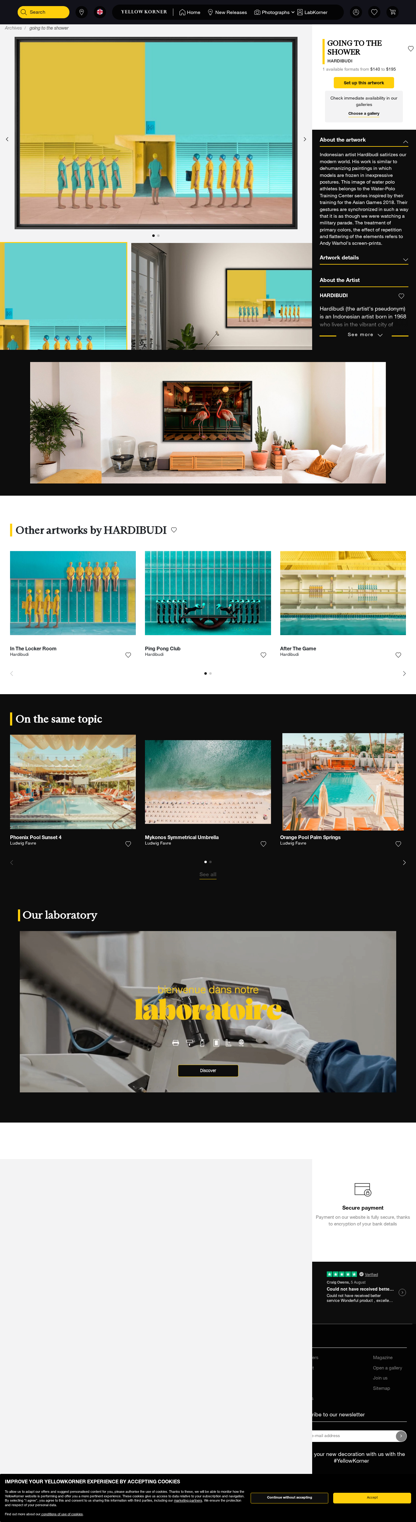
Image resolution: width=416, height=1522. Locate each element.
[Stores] (82, 12)
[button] (7, 139)
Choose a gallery (363, 114)
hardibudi (339, 61)
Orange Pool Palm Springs (310, 838)
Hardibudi (19, 655)
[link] (147, 12)
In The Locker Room (33, 649)
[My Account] (356, 12)
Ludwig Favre (23, 844)
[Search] (24, 12)
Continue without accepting (289, 1497)
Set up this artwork (364, 83)
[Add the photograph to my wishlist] (411, 49)
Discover (208, 1070)
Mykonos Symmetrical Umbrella (182, 838)
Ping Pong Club (163, 649)
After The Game (298, 649)
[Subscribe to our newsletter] (401, 1436)
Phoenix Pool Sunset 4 (36, 838)
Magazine (383, 1358)
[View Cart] (392, 12)
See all (208, 875)
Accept (372, 1497)
